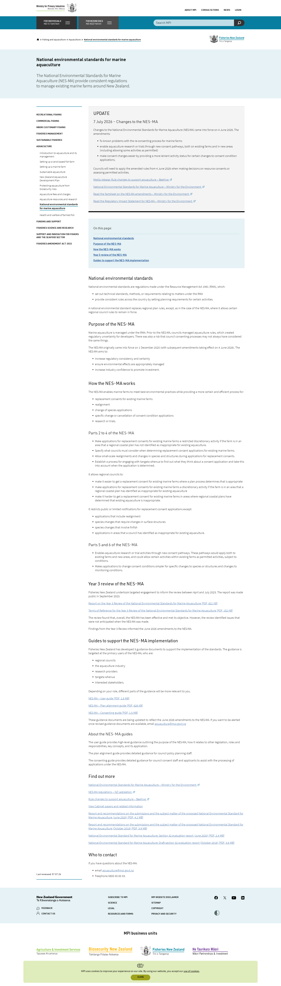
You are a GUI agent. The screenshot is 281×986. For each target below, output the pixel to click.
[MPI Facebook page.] (216, 898)
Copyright (157, 908)
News (227, 10)
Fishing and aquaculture (54, 39)
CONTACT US (48, 914)
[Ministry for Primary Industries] (56, 8)
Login (238, 10)
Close (140, 977)
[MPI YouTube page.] (234, 898)
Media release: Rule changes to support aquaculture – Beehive (131, 179)
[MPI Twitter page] (225, 898)
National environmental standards (113, 238)
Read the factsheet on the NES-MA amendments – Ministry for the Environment (141, 194)
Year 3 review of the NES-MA (110, 255)
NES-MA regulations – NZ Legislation (110, 792)
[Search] (239, 23)
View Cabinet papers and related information (115, 806)
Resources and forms (120, 914)
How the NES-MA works (107, 249)
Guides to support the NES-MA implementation (121, 261)
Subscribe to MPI (117, 897)
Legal (111, 908)
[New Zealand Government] (54, 899)
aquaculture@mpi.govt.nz (170, 724)
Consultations (210, 10)
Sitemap (156, 903)
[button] (56, 22)
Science (112, 903)
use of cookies (191, 971)
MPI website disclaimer (165, 897)
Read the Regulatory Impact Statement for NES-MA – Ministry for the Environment (143, 201)
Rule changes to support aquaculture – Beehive (117, 799)
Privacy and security (163, 914)
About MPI (190, 10)
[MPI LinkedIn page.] (243, 898)
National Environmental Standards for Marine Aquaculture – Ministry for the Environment (147, 187)
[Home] (37, 39)
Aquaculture (75, 39)
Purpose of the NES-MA (107, 244)
